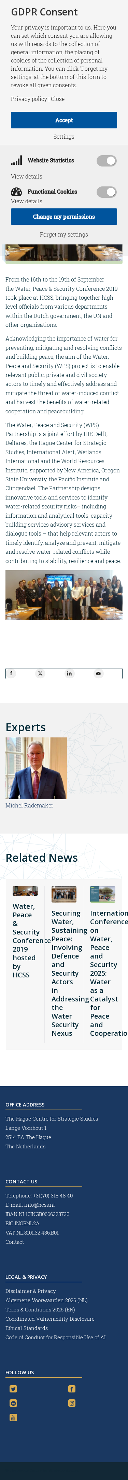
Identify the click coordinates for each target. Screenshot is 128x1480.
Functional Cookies (51, 191)
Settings (64, 136)
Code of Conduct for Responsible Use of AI (55, 1337)
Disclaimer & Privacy (30, 1290)
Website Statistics (50, 160)
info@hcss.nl (39, 1204)
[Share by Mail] (99, 673)
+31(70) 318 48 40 (53, 1195)
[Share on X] (40, 673)
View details (26, 176)
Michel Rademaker (29, 805)
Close (58, 99)
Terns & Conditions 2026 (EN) (40, 1309)
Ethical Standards (26, 1327)
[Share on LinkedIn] (70, 673)
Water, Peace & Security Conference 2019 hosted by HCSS (32, 940)
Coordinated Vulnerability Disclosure (50, 1318)
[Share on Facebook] (11, 673)
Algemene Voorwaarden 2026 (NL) (47, 1300)
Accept (64, 120)
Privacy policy (29, 99)
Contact (14, 1241)
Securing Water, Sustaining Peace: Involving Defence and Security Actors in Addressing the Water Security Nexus (70, 973)
